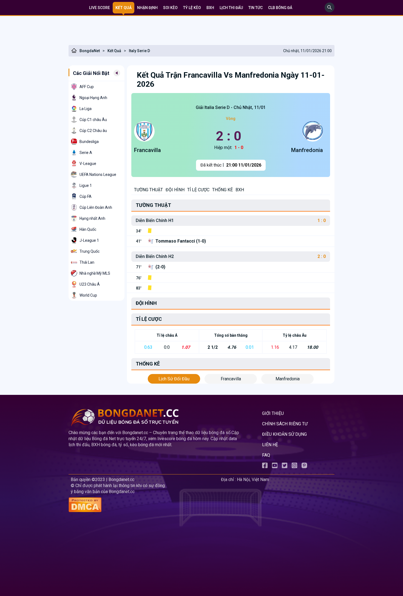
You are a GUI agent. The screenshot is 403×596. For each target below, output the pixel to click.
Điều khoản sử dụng (284, 434)
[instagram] (294, 466)
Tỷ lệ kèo (192, 7)
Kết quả (123, 7)
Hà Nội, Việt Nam (253, 479)
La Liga (86, 108)
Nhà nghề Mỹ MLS (95, 273)
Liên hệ (270, 444)
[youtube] (274, 466)
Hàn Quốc (88, 229)
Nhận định (147, 7)
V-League (88, 163)
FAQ (266, 455)
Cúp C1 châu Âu (93, 119)
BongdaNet (90, 51)
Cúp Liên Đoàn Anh (96, 207)
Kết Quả (114, 51)
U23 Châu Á (90, 284)
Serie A (86, 152)
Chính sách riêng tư (285, 423)
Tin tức (255, 7)
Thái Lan (87, 262)
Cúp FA (86, 196)
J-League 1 (89, 240)
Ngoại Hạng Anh (93, 97)
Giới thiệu (273, 413)
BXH (210, 7)
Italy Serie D (139, 51)
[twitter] (284, 466)
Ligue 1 (86, 185)
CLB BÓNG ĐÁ (280, 7)
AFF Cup (87, 87)
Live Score (99, 7)
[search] (329, 10)
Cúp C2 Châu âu (93, 130)
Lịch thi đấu (231, 7)
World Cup (88, 295)
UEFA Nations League (98, 174)
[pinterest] (304, 466)
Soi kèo (170, 7)
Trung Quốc (90, 251)
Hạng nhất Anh (92, 218)
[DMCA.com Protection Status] (144, 505)
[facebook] (265, 466)
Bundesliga (89, 141)
